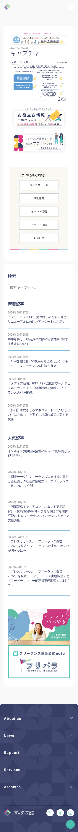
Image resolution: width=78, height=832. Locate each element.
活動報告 (39, 198)
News (9, 736)
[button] (70, 824)
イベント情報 (39, 211)
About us (12, 718)
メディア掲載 (39, 224)
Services (12, 770)
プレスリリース (39, 185)
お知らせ (39, 238)
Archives (12, 787)
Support (11, 753)
